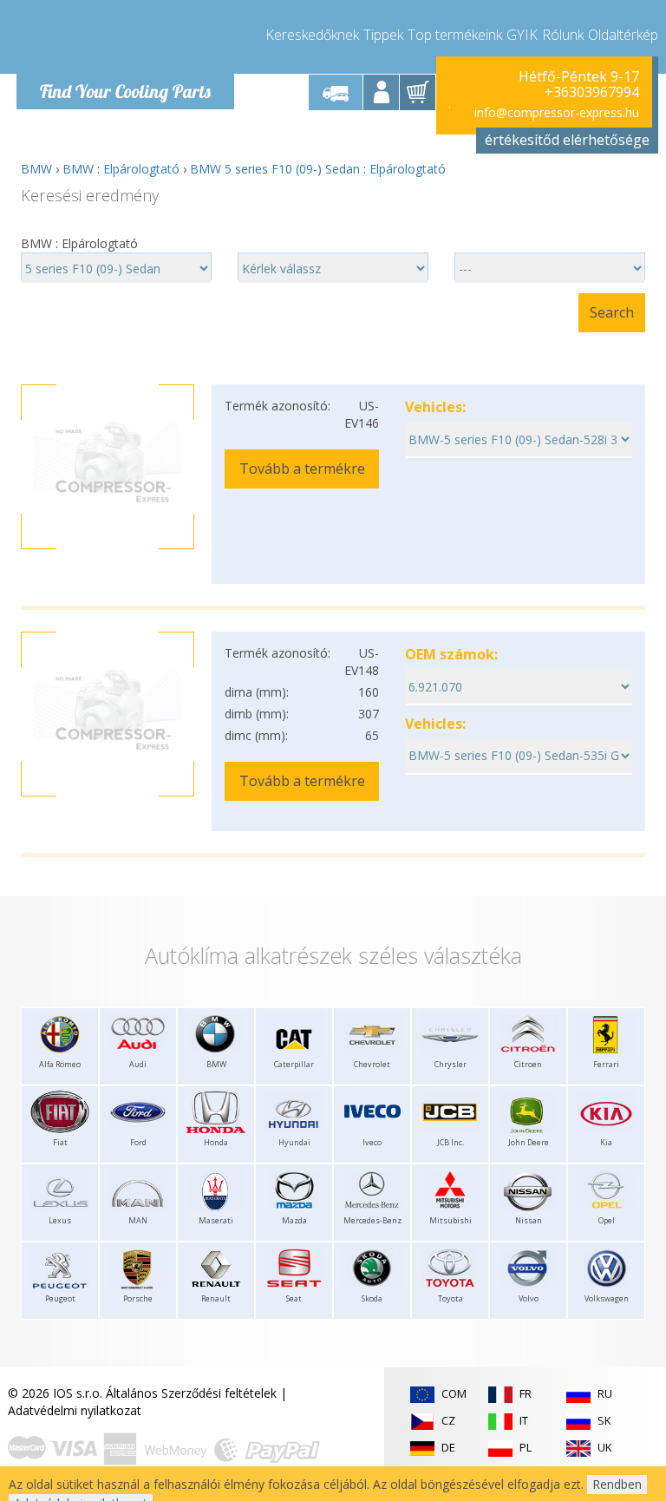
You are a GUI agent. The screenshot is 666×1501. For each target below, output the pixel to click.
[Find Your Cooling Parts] (124, 39)
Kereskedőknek (312, 34)
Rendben (617, 1484)
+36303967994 (592, 92)
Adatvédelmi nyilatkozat (74, 1410)
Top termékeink (455, 34)
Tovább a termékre (302, 468)
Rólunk (563, 34)
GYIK (522, 34)
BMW (36, 169)
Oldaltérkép (623, 34)
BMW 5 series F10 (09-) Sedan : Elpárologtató (318, 169)
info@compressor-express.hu (556, 112)
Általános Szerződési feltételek (191, 1393)
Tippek (383, 34)
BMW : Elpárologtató (121, 169)
